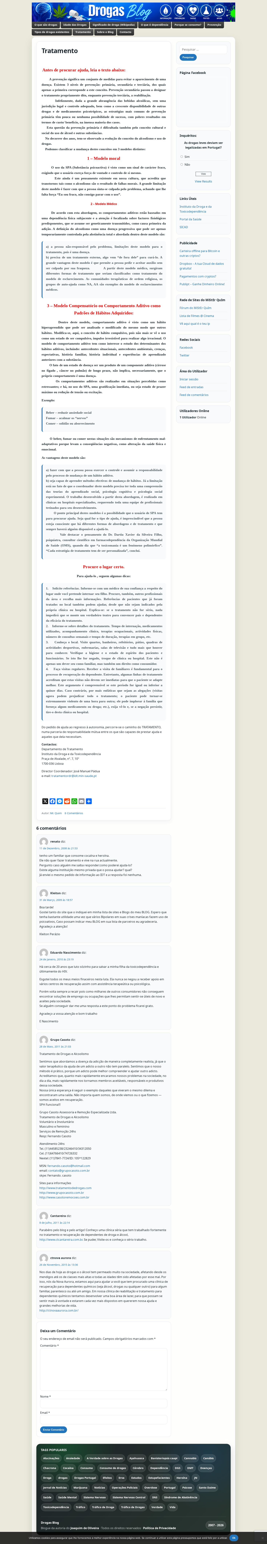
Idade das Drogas (74, 24)
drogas (62, 1477)
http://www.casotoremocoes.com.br (64, 1197)
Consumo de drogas (113, 1468)
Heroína (182, 1477)
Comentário (49, 1346)
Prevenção (214, 24)
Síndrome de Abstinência (180, 1497)
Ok (233, 1538)
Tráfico (80, 1507)
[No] (262, 1538)
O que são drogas (46, 24)
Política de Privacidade (159, 1528)
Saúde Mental (67, 1497)
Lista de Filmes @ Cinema (197, 316)
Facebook (186, 348)
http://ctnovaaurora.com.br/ (58, 1310)
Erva (121, 1477)
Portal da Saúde (190, 219)
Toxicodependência (56, 1507)
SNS (154, 1497)
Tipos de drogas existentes (52, 32)
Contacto (125, 32)
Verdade (157, 1507)
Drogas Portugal (85, 1477)
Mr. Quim (56, 813)
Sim (187, 157)
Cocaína (68, 1468)
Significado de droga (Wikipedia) (114, 24)
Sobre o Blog (105, 32)
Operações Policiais (124, 1487)
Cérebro (138, 1468)
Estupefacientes (159, 1477)
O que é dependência (154, 24)
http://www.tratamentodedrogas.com (65, 1188)
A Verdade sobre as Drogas (105, 1458)
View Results (203, 181)
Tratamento (83, 32)
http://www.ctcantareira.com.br (60, 1240)
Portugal (169, 1487)
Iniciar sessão (189, 379)
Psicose (187, 1487)
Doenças (206, 1468)
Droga (47, 1477)
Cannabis (190, 1458)
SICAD (184, 227)
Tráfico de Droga (103, 1507)
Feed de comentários (194, 395)
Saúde (47, 1497)
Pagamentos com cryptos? (198, 276)
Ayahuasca (137, 1458)
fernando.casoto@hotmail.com (68, 1166)
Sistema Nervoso (95, 1497)
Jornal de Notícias (55, 1487)
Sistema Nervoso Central (129, 1497)
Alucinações (51, 1458)
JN (195, 1477)
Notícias (99, 1487)
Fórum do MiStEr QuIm (195, 308)
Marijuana (80, 1487)
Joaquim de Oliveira (85, 1528)
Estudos (136, 1477)
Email (45, 1413)
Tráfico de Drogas (133, 1507)
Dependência (159, 1468)
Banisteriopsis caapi (164, 1458)
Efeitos (107, 1477)
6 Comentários (74, 813)
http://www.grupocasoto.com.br (61, 1193)
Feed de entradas (191, 387)
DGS (177, 1468)
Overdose (150, 1487)
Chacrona (49, 1468)
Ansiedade (73, 1458)
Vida (172, 1507)
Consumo (86, 1468)
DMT (190, 1468)
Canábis (208, 1458)
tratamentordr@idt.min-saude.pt (74, 776)
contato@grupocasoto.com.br (69, 1171)
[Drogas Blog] (133, 12)
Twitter (184, 355)
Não (187, 165)
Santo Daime (207, 1487)
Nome (45, 1396)
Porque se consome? (188, 24)
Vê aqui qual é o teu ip (195, 324)
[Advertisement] (84, 788)
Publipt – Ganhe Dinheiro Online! (202, 284)
